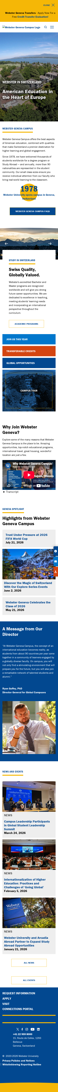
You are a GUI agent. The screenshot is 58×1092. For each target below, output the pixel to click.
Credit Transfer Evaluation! (32, 16)
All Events (29, 980)
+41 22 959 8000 (22, 1034)
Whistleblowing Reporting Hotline (21, 1064)
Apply (6, 998)
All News (29, 962)
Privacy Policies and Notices (18, 1060)
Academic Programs (26, 323)
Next (50, 243)
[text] (29, 82)
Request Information (18, 993)
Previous (7, 243)
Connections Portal (17, 1009)
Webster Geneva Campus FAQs (32, 211)
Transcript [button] (12, 492)
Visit (5, 1004)
